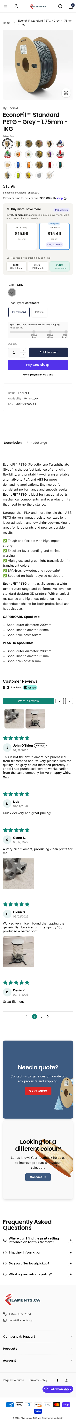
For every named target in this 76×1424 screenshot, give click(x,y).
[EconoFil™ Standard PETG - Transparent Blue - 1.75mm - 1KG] (18, 164)
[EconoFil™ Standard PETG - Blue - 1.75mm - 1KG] (60, 143)
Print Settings (37, 442)
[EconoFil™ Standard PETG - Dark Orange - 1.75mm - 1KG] (18, 154)
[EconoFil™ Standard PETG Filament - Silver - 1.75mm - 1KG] (7, 175)
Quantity (12, 343)
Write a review (28, 701)
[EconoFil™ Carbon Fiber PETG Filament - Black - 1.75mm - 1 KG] (39, 175)
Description (13, 442)
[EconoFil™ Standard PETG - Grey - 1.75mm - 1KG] (7, 143)
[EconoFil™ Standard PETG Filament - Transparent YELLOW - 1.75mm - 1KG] (18, 175)
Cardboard (19, 312)
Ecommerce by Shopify (53, 1418)
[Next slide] (68, 421)
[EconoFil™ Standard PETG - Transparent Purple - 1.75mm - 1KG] (39, 164)
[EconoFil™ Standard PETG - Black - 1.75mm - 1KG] (49, 143)
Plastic (39, 312)
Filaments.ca (27, 1418)
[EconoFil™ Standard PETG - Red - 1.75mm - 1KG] (60, 154)
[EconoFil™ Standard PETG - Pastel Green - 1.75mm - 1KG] (28, 154)
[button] (5, 6)
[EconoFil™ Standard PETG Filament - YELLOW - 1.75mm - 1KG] (28, 175)
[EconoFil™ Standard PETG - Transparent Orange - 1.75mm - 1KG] (28, 164)
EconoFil (11, 108)
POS (35, 1418)
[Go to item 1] (14, 718)
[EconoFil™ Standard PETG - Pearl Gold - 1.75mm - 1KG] (39, 154)
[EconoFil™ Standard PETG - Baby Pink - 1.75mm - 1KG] (39, 143)
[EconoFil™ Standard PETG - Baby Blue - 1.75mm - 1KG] (28, 143)
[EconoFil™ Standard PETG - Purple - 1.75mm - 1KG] (49, 154)
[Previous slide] (7, 421)
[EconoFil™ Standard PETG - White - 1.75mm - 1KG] (49, 175)
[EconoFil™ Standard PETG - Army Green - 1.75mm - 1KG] (18, 143)
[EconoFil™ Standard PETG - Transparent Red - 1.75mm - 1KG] (49, 164)
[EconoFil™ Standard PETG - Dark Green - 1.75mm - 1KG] (7, 154)
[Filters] (60, 701)
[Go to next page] (49, 1016)
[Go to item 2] (35, 718)
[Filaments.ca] (22, 1304)
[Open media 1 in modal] (38, 65)
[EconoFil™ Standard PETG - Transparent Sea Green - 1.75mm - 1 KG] (60, 164)
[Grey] (11, 292)
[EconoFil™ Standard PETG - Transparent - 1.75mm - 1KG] (7, 164)
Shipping (7, 192)
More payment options (38, 374)
